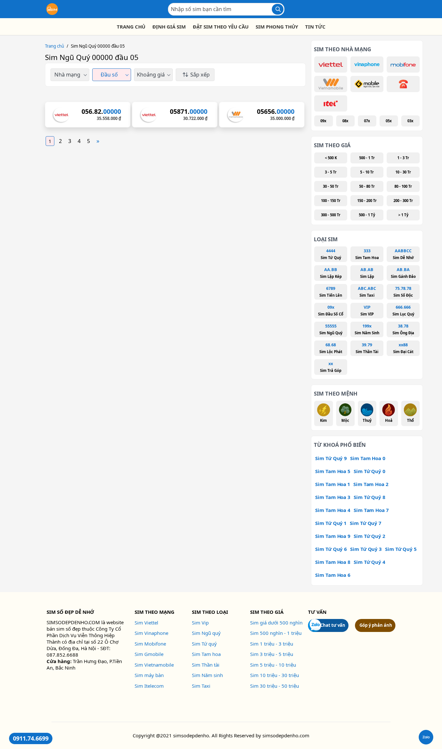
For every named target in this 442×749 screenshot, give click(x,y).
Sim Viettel (146, 622)
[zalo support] (426, 737)
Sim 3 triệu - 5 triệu (271, 654)
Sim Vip (200, 622)
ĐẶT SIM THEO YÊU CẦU (221, 26)
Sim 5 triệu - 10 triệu (273, 664)
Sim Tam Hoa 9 (332, 536)
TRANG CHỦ (131, 26)
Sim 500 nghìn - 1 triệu (276, 633)
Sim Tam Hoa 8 (332, 562)
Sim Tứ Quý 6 (331, 549)
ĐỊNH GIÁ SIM (169, 26)
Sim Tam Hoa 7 (371, 510)
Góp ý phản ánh (375, 625)
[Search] (277, 9)
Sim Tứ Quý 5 (401, 549)
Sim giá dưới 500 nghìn (276, 622)
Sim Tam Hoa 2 (370, 484)
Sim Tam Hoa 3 (332, 497)
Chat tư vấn (332, 625)
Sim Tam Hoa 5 (332, 471)
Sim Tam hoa (206, 654)
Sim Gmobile (149, 654)
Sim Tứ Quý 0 (369, 471)
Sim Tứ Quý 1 (331, 523)
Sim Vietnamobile (154, 664)
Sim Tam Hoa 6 (332, 575)
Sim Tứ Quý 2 (369, 536)
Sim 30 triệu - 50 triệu (274, 686)
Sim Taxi (201, 686)
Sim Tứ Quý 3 (366, 549)
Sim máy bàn (149, 675)
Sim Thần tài (205, 664)
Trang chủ (54, 46)
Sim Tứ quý (204, 643)
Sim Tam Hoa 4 (332, 510)
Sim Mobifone (150, 643)
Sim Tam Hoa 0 (367, 458)
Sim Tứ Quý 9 (331, 458)
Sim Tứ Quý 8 (369, 497)
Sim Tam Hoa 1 (332, 484)
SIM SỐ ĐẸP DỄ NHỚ (70, 612)
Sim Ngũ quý (206, 633)
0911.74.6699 (31, 738)
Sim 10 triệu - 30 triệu (274, 675)
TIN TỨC (315, 26)
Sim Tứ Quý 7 (365, 523)
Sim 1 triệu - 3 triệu (271, 643)
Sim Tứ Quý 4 (369, 562)
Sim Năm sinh (207, 675)
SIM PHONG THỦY (277, 26)
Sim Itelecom (149, 686)
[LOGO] (52, 9)
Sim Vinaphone (151, 633)
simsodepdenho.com (285, 735)
